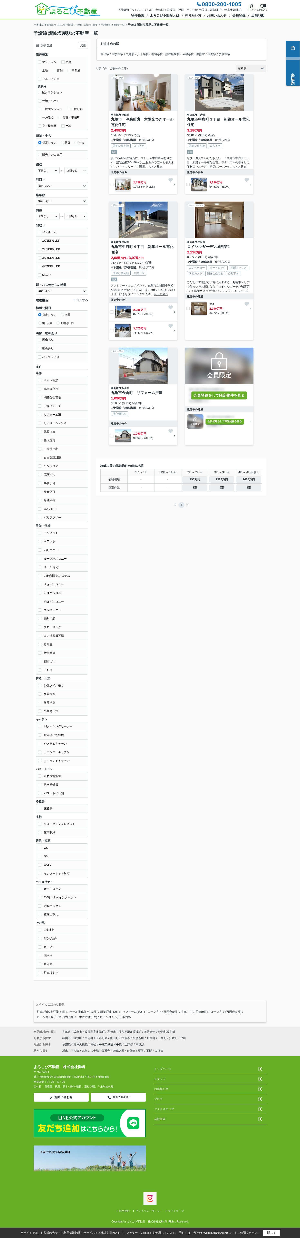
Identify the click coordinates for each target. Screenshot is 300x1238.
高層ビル (49, 474)
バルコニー (51, 550)
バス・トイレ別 (54, 793)
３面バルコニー (54, 592)
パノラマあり (50, 356)
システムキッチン (55, 743)
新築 (67, 142)
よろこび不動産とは (164, 15)
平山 (183, 1038)
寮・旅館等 (49, 125)
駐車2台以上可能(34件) (52, 1011)
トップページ (162, 1069)
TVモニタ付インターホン (60, 897)
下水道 (48, 670)
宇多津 (75, 1050)
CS (46, 847)
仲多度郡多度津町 (130, 1031)
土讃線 (129, 1044)
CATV (47, 865)
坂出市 (77, 1031)
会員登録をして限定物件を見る (219, 395)
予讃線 (117, 140)
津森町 (125, 114)
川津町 (151, 1038)
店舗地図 (257, 15)
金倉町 (125, 388)
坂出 (65, 1050)
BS (46, 856)
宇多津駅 (117, 54)
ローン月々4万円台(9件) (163, 1011)
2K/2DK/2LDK (51, 249)
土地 (45, 70)
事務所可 (49, 483)
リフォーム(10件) (133, 1011)
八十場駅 (143, 54)
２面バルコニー (54, 584)
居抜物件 (49, 500)
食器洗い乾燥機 (54, 735)
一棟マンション (52, 109)
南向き (48, 955)
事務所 (76, 70)
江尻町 (174, 1038)
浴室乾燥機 (51, 784)
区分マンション (52, 92)
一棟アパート (50, 100)
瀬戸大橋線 (81, 1044)
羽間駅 (212, 54)
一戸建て (48, 117)
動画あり (48, 348)
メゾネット (51, 532)
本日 (67, 314)
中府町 (201, 114)
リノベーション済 (55, 423)
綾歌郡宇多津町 (95, 1031)
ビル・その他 (50, 78)
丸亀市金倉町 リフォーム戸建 (136, 393)
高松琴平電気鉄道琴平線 (106, 1044)
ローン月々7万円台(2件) (115, 1017)
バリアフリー (52, 517)
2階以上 (49, 929)
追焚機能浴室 (52, 776)
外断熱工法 (51, 711)
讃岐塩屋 (130, 140)
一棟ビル (77, 109)
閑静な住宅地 (52, 397)
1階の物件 (50, 938)
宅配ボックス (52, 906)
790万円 (195, 479)
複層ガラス (51, 914)
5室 (222, 487)
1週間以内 (67, 323)
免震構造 (49, 694)
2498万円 (249, 479)
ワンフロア (51, 466)
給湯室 (48, 644)
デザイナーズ (52, 406)
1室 (195, 487)
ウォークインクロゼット (59, 823)
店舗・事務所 (71, 117)
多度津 (159, 1050)
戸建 (68, 62)
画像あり (48, 339)
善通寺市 (150, 1031)
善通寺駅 (157, 54)
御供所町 (139, 1038)
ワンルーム (49, 232)
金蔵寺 (131, 1050)
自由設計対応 (52, 457)
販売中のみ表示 (52, 154)
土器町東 (102, 1038)
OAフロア (50, 509)
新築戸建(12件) (110, 1011)
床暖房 (48, 808)
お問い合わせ (217, 15)
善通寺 (105, 1050)
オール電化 (51, 567)
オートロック (52, 888)
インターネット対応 (57, 873)
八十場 (94, 1050)
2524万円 (222, 479)
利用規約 (124, 1210)
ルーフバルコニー (55, 558)
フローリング (52, 627)
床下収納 (49, 832)
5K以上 (46, 275)
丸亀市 (117, 114)
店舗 (60, 70)
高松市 (111, 1031)
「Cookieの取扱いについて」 (218, 1232)
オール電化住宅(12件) (83, 1011)
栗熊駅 (200, 54)
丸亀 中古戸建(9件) (194, 1011)
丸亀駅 (130, 54)
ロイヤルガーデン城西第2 (208, 247)
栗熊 (141, 1050)
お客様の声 (161, 1089)
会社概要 (160, 1119)
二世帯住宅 (51, 449)
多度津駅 (224, 54)
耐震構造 (49, 702)
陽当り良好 (51, 388)
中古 (81, 142)
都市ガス (49, 661)
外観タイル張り (54, 685)
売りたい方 (193, 15)
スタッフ (160, 1079)
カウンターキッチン (57, 752)
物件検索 (137, 15)
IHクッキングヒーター (58, 726)
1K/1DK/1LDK (51, 240)
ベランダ (49, 541)
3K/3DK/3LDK (51, 257)
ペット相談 (51, 380)
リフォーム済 (52, 414)
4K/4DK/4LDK (51, 266)
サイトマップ (176, 1210)
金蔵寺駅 (188, 54)
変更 (83, 45)
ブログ (158, 1099)
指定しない (49, 142)
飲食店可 (49, 491)
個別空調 (49, 618)
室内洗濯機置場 (54, 635)
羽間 (149, 1050)
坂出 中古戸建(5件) (84, 1017)
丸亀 (85, 1050)
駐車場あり (51, 972)
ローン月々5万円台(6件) (225, 1011)
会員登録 (239, 15)
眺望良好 (49, 431)
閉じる (271, 1232)
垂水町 (78, 1038)
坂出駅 (105, 54)
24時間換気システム (57, 575)
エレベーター (52, 610)
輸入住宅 (49, 440)
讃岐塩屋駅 (172, 54)
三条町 (162, 1038)
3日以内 (47, 323)
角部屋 (48, 964)
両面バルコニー (54, 601)
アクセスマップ (164, 1109)
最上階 (48, 947)
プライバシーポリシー (149, 1210)
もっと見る (155, 166)
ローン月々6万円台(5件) (52, 1017)
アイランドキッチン (57, 760)
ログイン (252, 10)
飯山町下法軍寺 (120, 1038)
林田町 (67, 1038)
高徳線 (140, 1044)
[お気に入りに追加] (170, 180)
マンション (49, 62)
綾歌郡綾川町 (166, 1031)
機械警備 (49, 653)
